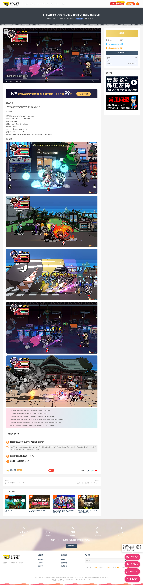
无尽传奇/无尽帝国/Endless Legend (88, 483)
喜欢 (51, 470)
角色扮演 (40, 559)
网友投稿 (13, 470)
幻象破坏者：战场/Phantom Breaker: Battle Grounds (40, 425)
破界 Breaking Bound (11, 511)
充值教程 (64, 563)
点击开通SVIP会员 (117, 3)
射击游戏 (40, 566)
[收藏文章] (88, 470)
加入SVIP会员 (71, 545)
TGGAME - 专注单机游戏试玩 (17, 425)
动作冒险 (40, 563)
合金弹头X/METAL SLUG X (37, 511)
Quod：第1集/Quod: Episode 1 (14, 483)
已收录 (80, 18)
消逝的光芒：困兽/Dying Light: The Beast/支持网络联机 (88, 511)
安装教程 (64, 559)
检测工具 (64, 566)
